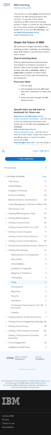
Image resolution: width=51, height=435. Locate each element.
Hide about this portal (22, 8)
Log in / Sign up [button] (40, 151)
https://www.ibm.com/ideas (26, 119)
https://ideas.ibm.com (24, 132)
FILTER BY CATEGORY (16, 177)
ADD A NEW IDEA (26, 159)
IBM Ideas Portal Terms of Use (33, 383)
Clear (44, 177)
